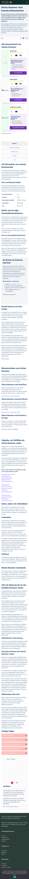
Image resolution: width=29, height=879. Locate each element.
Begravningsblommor (6, 478)
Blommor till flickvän (6, 486)
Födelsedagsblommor (6, 481)
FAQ (14, 159)
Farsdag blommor (6, 479)
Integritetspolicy (5, 839)
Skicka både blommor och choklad (14, 534)
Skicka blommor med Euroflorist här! (10, 412)
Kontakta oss (4, 837)
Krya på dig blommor (6, 500)
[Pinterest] (25, 38)
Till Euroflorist (18, 99)
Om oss (3, 835)
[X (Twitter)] (23, 38)
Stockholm (4, 850)
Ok (14, 877)
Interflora (13, 51)
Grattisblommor (5, 484)
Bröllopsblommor (5, 476)
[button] (14, 735)
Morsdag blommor (6, 495)
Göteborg (3, 852)
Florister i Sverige (15, 107)
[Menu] (27, 2)
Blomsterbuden (14, 151)
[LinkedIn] (27, 38)
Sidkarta (3, 841)
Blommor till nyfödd (6, 497)
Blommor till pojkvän (6, 488)
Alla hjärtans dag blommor (8, 474)
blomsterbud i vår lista (15, 284)
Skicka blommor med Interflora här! (10, 396)
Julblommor (4, 490)
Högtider (14, 155)
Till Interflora (18, 72)
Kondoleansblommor (6, 491)
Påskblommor (4, 498)
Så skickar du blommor (14, 147)
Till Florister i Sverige (18, 127)
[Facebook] (21, 38)
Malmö (3, 854)
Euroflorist (13, 79)
